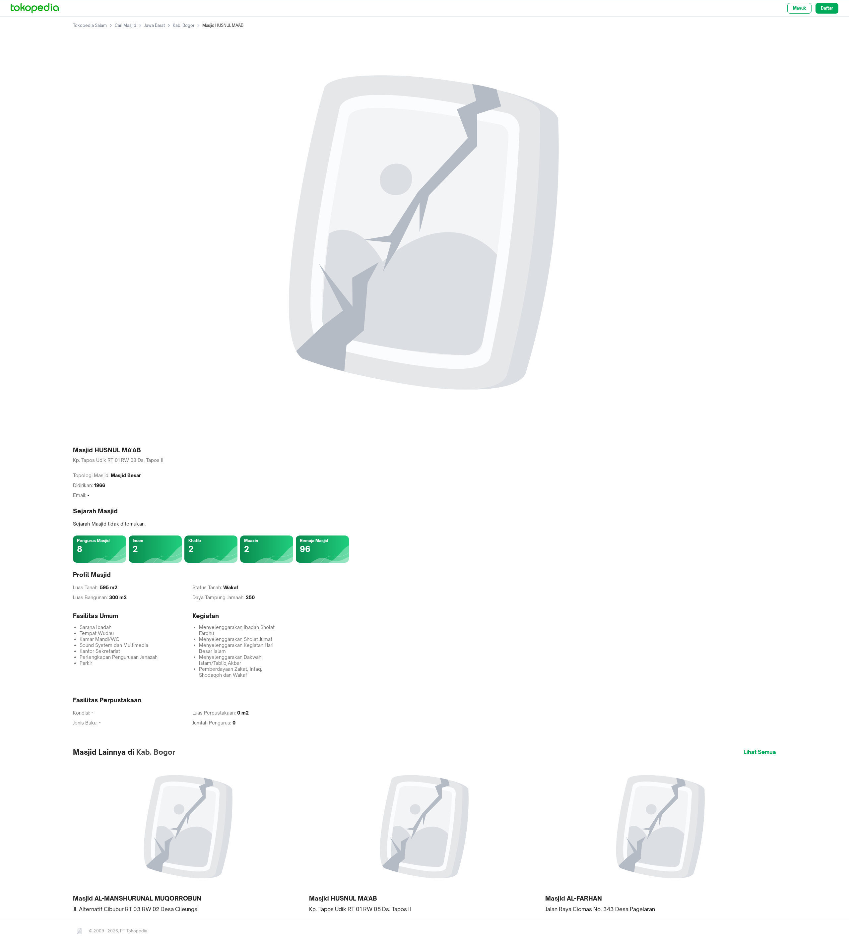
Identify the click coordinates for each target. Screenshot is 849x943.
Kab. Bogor (183, 25)
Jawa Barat (154, 25)
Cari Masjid (125, 25)
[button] (188, 837)
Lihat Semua (760, 752)
